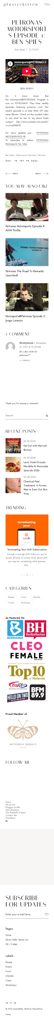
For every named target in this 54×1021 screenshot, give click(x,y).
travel (11, 602)
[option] (27, 541)
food (23, 597)
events (9, 966)
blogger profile (13, 807)
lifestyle (36, 597)
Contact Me (11, 815)
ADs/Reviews (12, 810)
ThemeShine (37, 1008)
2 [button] (24, 575)
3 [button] (27, 575)
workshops (11, 985)
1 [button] (21, 575)
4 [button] (29, 575)
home (8, 802)
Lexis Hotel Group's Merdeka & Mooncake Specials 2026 (36, 466)
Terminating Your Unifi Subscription (27, 549)
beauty (11, 597)
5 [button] (32, 575)
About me (10, 804)
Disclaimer (11, 818)
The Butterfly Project (16, 812)
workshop (25, 602)
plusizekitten (21, 4)
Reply (27, 360)
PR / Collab (11, 944)
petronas (42, 155)
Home (8, 935)
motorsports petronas (26, 155)
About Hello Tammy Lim (17, 939)
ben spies (20, 49)
